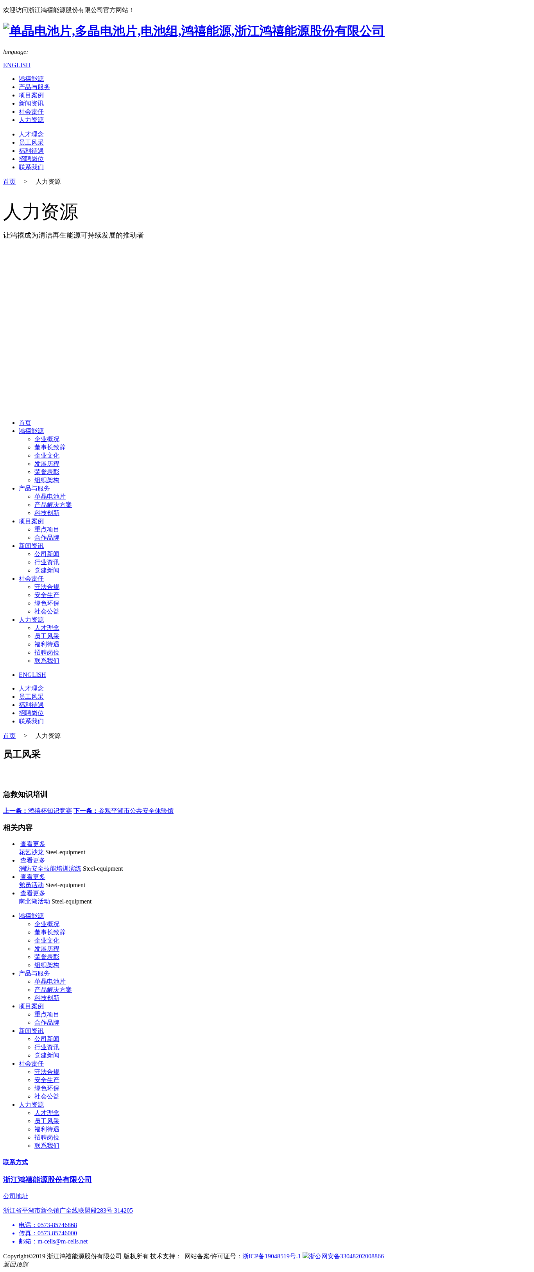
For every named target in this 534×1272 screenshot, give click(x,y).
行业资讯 (46, 562)
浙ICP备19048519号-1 (271, 1256)
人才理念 (31, 134)
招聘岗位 (31, 159)
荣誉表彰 (46, 472)
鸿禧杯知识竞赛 (37, 810)
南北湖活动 (34, 901)
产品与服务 (34, 87)
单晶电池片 (50, 496)
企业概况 (46, 439)
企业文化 (46, 455)
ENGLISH (16, 65)
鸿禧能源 (31, 78)
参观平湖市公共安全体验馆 (123, 810)
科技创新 (46, 513)
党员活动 (31, 885)
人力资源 (31, 119)
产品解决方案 (53, 504)
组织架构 (46, 480)
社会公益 (46, 611)
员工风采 (31, 142)
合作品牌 (46, 537)
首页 (9, 181)
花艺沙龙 (31, 852)
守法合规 (46, 586)
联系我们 (31, 167)
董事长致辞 (50, 447)
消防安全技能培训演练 (50, 868)
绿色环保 (46, 603)
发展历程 (46, 463)
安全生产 (46, 595)
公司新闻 (46, 554)
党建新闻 (46, 570)
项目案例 (31, 95)
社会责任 (31, 111)
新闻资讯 (31, 103)
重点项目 (46, 529)
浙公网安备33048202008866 (346, 1256)
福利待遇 (31, 150)
